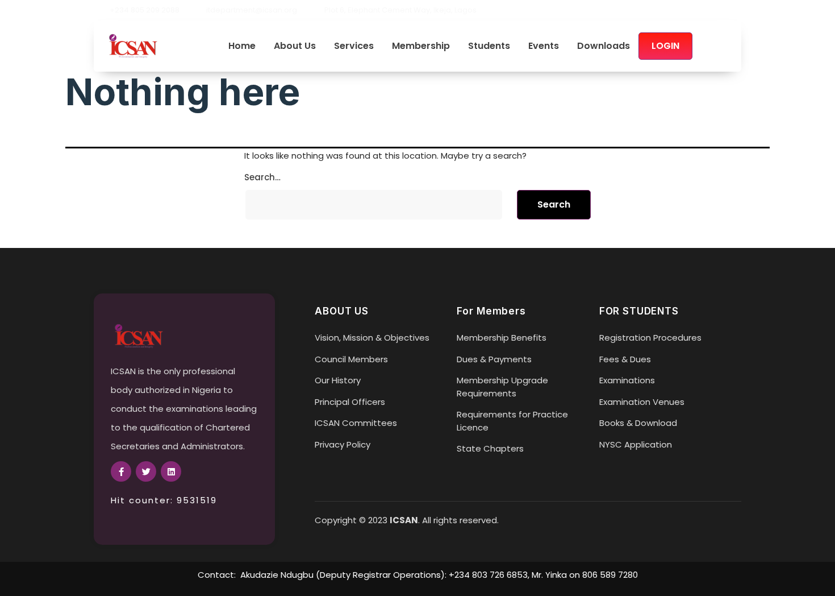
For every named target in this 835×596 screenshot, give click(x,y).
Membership (421, 46)
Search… (262, 177)
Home (242, 46)
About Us (295, 46)
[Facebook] (698, 10)
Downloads (603, 46)
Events (543, 46)
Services (354, 46)
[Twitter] (717, 10)
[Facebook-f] (121, 471)
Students (489, 46)
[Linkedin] (736, 10)
